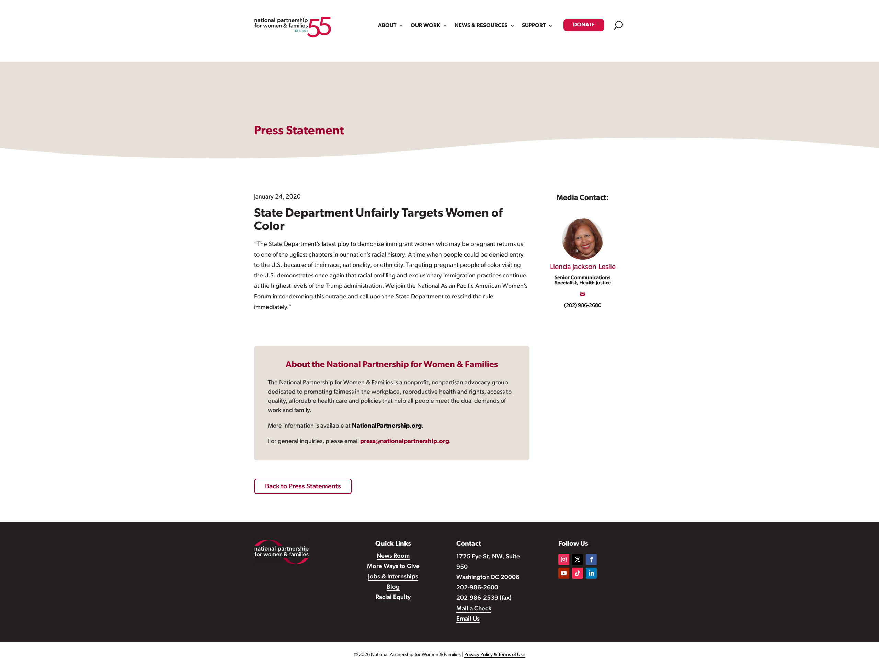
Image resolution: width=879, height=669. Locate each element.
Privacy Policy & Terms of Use (494, 654)
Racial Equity (393, 597)
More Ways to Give (393, 567)
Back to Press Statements (303, 486)
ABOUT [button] (387, 26)
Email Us (468, 619)
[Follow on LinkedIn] (591, 573)
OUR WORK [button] (425, 26)
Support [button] (534, 26)
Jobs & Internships (393, 577)
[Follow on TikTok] (577, 573)
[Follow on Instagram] (563, 559)
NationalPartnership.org (387, 426)
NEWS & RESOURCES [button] (481, 26)
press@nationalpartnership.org (404, 442)
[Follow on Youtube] (563, 573)
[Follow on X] (577, 559)
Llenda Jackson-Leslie (583, 267)
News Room (393, 556)
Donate (584, 25)
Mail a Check (473, 609)
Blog (393, 587)
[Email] (582, 294)
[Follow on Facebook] (591, 559)
